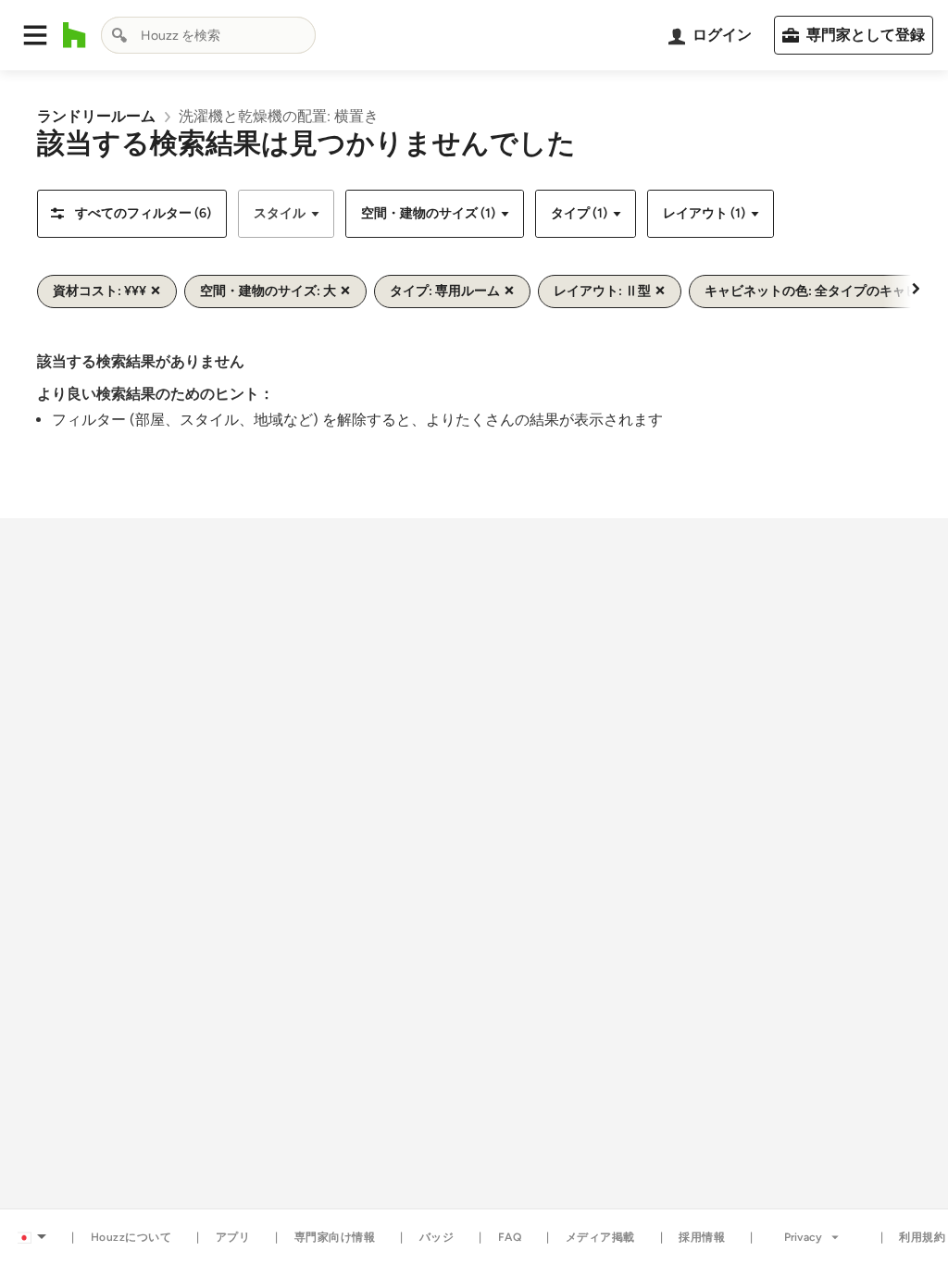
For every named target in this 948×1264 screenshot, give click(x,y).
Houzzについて (131, 1237)
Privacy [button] (803, 1237)
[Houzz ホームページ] (75, 35)
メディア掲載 (600, 1237)
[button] (35, 35)
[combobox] (208, 35)
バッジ (437, 1237)
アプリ (233, 1237)
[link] (96, 116)
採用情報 (702, 1237)
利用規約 (922, 1237)
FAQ (510, 1237)
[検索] (119, 35)
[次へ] (915, 288)
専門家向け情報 (335, 1237)
